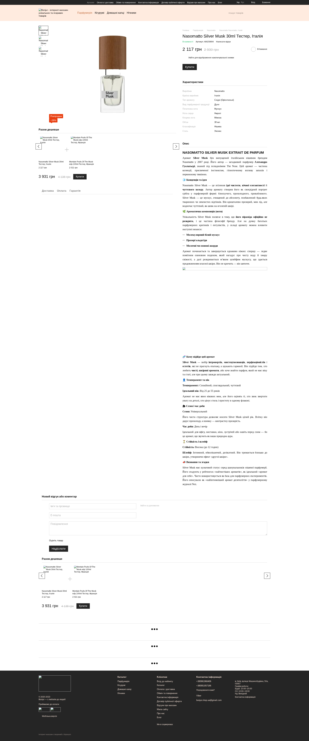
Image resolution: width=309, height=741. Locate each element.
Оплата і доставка (105, 2)
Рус (242, 2)
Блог (220, 2)
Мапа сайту (162, 709)
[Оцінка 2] (73, 540)
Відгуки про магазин (196, 2)
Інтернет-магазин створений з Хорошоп (55, 734)
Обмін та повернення (126, 2)
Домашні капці (115, 12)
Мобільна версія (49, 716)
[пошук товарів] (226, 12)
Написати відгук (223, 42)
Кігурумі (99, 12)
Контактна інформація (148, 2)
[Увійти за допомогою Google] (168, 506)
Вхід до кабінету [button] (165, 681)
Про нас (211, 2)
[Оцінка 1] (68, 540)
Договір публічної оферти (173, 2)
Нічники (131, 12)
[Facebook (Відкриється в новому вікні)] (40, 2)
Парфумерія (84, 12)
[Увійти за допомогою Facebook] (163, 506)
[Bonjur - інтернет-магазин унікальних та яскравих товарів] (55, 683)
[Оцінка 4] (83, 540)
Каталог (90, 2)
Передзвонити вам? (205, 690)
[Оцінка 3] (78, 540)
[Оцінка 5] (89, 540)
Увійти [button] (191, 58)
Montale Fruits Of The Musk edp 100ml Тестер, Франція (81, 163)
